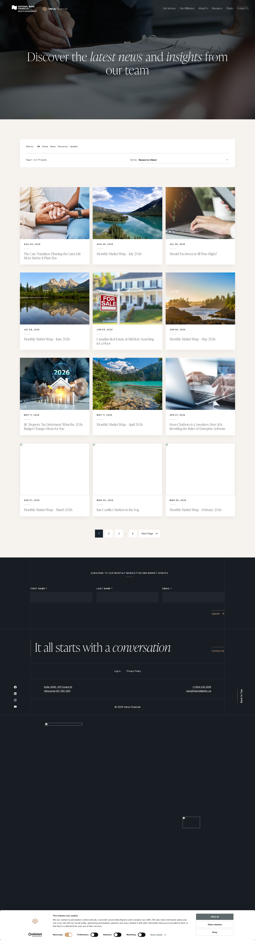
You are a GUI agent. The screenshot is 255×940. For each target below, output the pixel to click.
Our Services (169, 8)
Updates (74, 146)
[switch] (94, 935)
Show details (156, 935)
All (38, 146)
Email (167, 588)
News (53, 146)
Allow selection (215, 924)
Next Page (147, 533)
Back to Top (241, 696)
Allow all (215, 917)
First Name (39, 588)
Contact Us (242, 8)
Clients (229, 8)
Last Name (105, 588)
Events (45, 146)
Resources (63, 146)
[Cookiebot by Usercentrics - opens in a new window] (35, 935)
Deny (214, 932)
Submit (216, 613)
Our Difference (187, 8)
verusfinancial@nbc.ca (198, 691)
